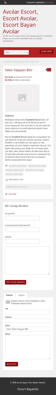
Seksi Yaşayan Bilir (19, 70)
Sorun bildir (12, 194)
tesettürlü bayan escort (15, 170)
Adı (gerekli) (10, 214)
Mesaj (7, 334)
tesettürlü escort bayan (34, 170)
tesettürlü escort (18, 62)
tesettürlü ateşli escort (17, 166)
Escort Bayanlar (28, 389)
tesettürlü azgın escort (37, 166)
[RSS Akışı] (5, 2)
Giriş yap (48, 2)
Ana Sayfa (7, 62)
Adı (6, 309)
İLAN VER (46, 51)
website (8, 237)
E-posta (8, 317)
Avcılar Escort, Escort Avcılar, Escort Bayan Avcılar (20, 21)
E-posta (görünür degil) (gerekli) (17, 225)
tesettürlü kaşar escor (14, 174)
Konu (7, 326)
